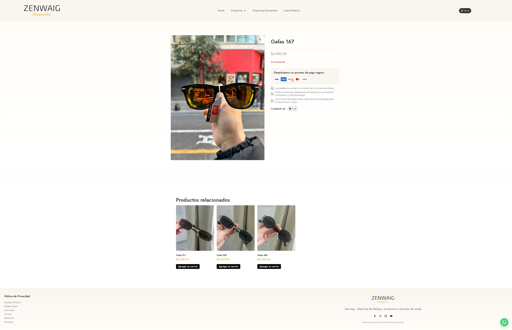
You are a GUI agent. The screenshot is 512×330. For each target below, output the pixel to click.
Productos (236, 10)
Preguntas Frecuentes (265, 10)
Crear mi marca (291, 10)
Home (221, 10)
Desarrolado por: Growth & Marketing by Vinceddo (383, 322)
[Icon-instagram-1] (385, 316)
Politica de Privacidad (17, 296)
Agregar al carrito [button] (187, 266)
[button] (260, 39)
